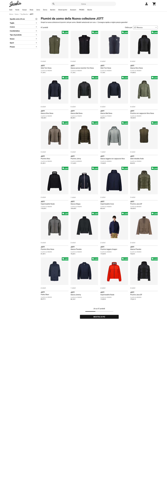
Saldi (10, 10)
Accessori (73, 10)
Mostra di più (99, 317)
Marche (89, 10)
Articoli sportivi (62, 10)
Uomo (38, 10)
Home (11, 14)
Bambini (52, 10)
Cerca (83, 4)
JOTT (43, 65)
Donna (45, 10)
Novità (17, 10)
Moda (31, 10)
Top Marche (24, 14)
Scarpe (24, 10)
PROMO (81, 10)
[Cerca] (53, 4)
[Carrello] (154, 4)
